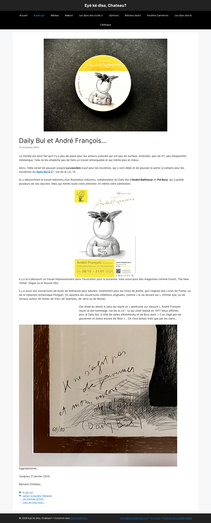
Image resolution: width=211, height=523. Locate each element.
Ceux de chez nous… (33, 502)
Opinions (114, 15)
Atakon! (69, 15)
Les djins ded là (183, 15)
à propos (155, 518)
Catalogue (105, 24)
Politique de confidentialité (177, 518)
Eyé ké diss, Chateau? (105, 5)
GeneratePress (79, 518)
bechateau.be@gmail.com (134, 518)
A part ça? (39, 15)
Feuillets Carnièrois (157, 15)
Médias (55, 15)
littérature (47, 495)
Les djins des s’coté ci (91, 15)
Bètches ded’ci (133, 15)
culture (26, 495)
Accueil (23, 15)
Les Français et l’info (33, 499)
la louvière (36, 495)
